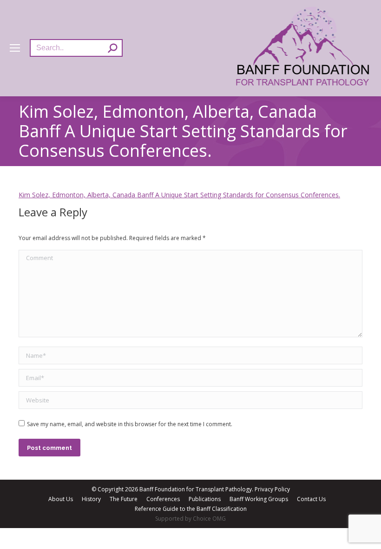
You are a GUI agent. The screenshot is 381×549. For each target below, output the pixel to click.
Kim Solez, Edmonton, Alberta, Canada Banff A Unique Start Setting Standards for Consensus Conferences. (179, 194)
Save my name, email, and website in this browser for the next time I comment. (129, 424)
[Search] (112, 48)
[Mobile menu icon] (14, 48)
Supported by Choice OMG (190, 518)
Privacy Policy (272, 489)
